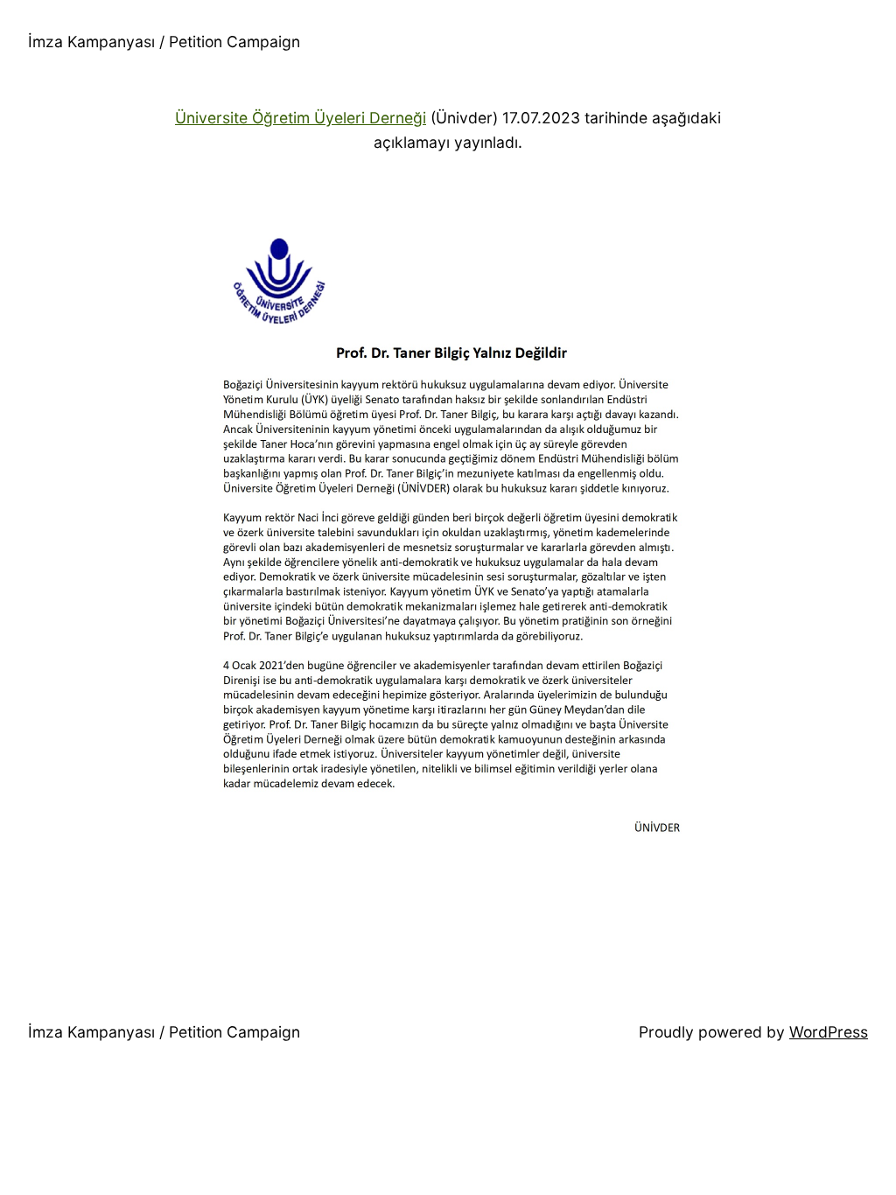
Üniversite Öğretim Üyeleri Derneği (300, 117)
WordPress (828, 1032)
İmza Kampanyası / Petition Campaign (164, 41)
